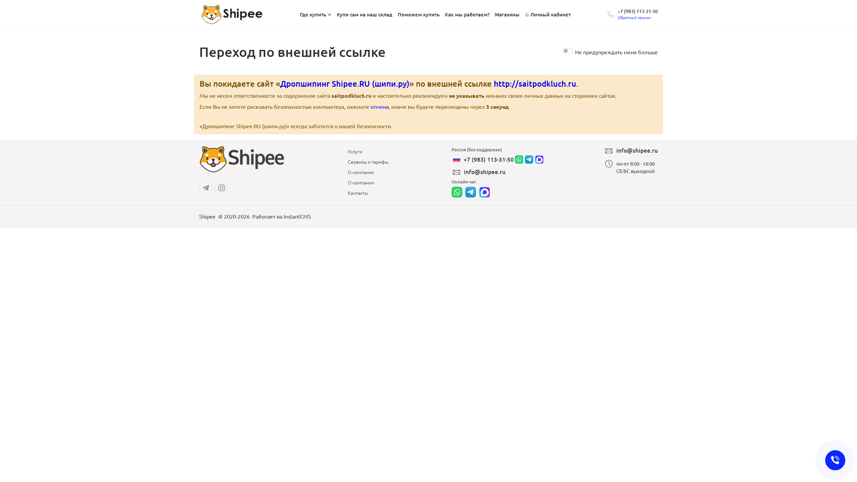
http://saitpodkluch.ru (535, 83)
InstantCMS (297, 216)
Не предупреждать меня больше (616, 52)
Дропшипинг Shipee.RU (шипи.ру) (344, 83)
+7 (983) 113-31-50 (638, 11)
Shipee (207, 216)
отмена (380, 106)
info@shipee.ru (484, 172)
